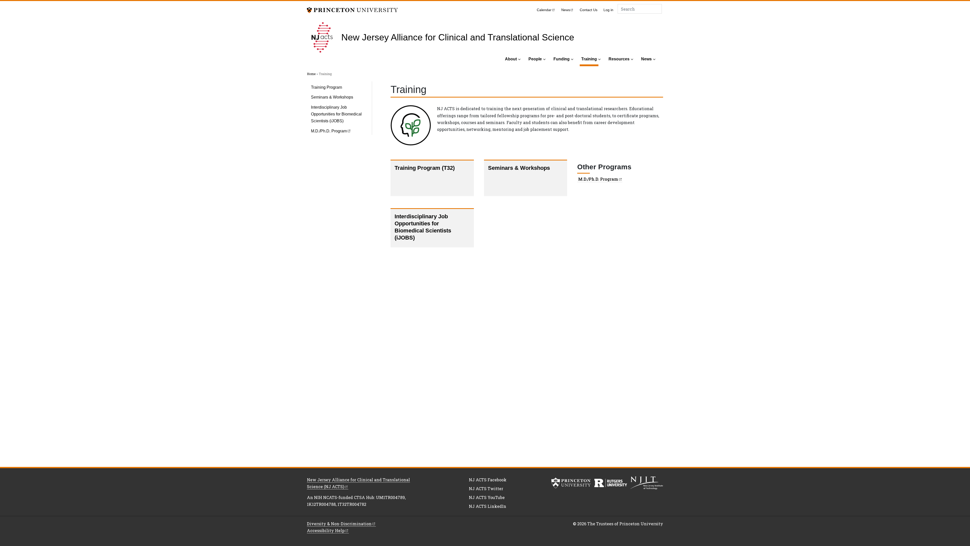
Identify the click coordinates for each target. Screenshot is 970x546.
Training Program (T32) (425, 168)
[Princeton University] (352, 9)
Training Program (326, 87)
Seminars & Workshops (332, 97)
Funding (561, 59)
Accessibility (326, 530)
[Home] (324, 37)
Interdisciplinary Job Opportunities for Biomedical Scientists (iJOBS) (336, 114)
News (646, 59)
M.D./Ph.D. (329, 131)
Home (311, 74)
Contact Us (588, 10)
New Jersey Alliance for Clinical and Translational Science (457, 37)
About (511, 59)
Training (589, 59)
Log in (608, 10)
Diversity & (339, 523)
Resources (619, 59)
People (535, 59)
